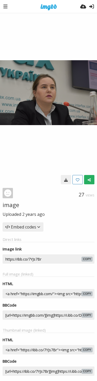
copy (87, 259)
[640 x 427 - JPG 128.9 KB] (66, 179)
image (11, 205)
